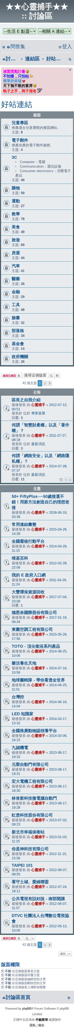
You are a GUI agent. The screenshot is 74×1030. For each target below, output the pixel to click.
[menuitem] (16, 46)
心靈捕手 (38, 405)
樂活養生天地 (24, 663)
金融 (16, 291)
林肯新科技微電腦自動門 (34, 798)
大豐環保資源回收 (28, 592)
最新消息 (38, 444)
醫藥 (16, 278)
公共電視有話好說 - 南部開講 (38, 898)
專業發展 (38, 413)
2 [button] (45, 383)
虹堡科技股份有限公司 (32, 815)
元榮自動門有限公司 (30, 764)
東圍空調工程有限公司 (32, 629)
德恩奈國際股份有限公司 (34, 612)
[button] (50, 383)
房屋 (16, 253)
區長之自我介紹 (26, 400)
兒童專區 (20, 122)
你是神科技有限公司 (30, 849)
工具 (16, 304)
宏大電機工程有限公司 (32, 781)
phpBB (26, 1008)
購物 (16, 188)
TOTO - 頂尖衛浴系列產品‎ (36, 646)
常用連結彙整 (24, 524)
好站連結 (16, 104)
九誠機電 (20, 747)
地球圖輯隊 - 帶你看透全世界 (38, 680)
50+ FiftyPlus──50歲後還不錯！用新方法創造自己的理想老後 (40, 502)
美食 (16, 227)
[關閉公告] (70, 69)
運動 (16, 201)
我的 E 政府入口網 (29, 575)
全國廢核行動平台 (28, 541)
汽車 (16, 266)
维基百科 (20, 558)
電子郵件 (20, 140)
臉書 (16, 317)
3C (14, 157)
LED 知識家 (22, 714)
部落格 (18, 330)
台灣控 (18, 697)
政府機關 (20, 356)
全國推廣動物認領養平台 (34, 730)
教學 (16, 214)
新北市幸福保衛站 (28, 832)
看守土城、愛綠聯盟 (30, 882)
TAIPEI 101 (22, 865)
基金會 (18, 343)
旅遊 (16, 240)
